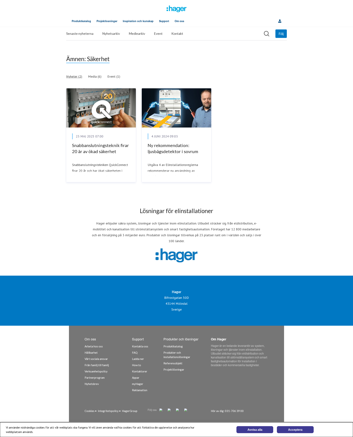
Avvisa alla (254, 429)
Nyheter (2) (74, 76)
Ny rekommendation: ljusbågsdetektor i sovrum (173, 148)
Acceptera (295, 429)
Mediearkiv (137, 33)
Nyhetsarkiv (111, 33)
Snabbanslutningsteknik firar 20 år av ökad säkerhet (100, 148)
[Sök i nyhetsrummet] (267, 34)
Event (158, 33)
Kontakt (177, 33)
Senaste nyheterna (79, 33)
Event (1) (113, 76)
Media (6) (94, 76)
